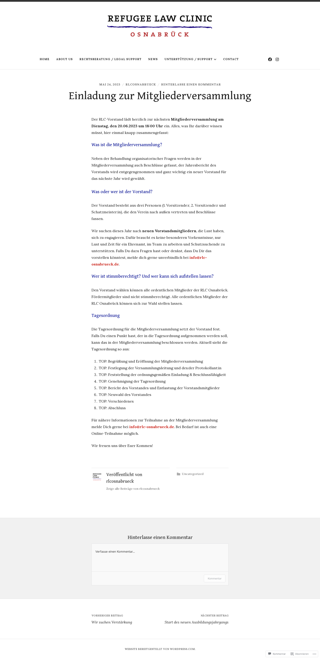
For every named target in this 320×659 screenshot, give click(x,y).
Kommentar (214, 578)
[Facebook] (270, 59)
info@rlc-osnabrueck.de (151, 426)
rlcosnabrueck (141, 84)
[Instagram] (277, 59)
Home (44, 59)
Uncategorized (193, 474)
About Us (64, 59)
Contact (231, 59)
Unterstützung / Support (188, 59)
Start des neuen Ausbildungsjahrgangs (197, 619)
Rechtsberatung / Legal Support (110, 59)
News (153, 59)
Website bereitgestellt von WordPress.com (160, 649)
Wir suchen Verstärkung (111, 619)
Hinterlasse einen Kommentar (191, 84)
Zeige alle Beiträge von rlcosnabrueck (133, 488)
